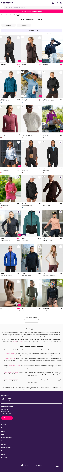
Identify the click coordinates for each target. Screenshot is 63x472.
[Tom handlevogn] (61, 2)
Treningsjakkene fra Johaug (11, 372)
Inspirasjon (4, 457)
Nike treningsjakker (11, 353)
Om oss (3, 444)
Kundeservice (5, 428)
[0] (57, 2)
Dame (2, 15)
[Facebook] (3, 400)
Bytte (3, 431)
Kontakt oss (7, 417)
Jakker (11, 15)
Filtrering (31, 30)
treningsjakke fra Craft (14, 365)
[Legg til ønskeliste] (18, 37)
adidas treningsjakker (10, 358)
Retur (3, 434)
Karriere (3, 454)
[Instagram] (9, 400)
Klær (7, 15)
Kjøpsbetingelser (6, 437)
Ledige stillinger (6, 447)
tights (20, 341)
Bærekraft (4, 451)
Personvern (4, 441)
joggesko (14, 341)
